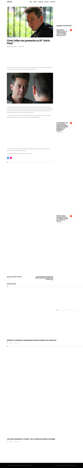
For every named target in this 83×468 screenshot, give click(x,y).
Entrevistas (52, 1)
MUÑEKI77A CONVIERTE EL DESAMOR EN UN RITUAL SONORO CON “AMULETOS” (32, 340)
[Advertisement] (30, 59)
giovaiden (11, 343)
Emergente (40, 1)
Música (35, 1)
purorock (15, 46)
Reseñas (47, 1)
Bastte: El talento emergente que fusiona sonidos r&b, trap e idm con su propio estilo (44, 278)
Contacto (56, 465)
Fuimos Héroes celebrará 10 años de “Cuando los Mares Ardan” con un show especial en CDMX (61, 32)
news (31, 1)
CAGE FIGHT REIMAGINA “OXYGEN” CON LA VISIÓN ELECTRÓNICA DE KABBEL (31, 439)
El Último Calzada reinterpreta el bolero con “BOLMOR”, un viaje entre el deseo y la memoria (62, 218)
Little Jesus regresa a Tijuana (14, 277)
